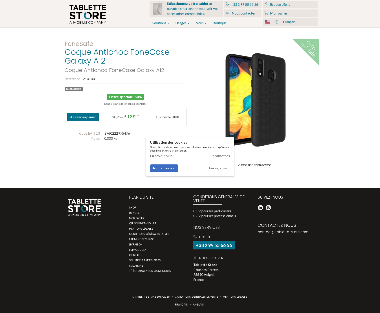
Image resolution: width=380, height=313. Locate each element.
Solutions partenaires (145, 260)
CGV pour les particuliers (212, 211)
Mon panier (136, 218)
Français (181, 304)
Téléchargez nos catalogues (150, 271)
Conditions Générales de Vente (196, 296)
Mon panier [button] (278, 13)
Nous (199, 23)
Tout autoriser (164, 168)
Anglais (198, 304)
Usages (181, 23)
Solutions (159, 23)
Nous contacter (243, 13)
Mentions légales (141, 229)
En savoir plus (161, 156)
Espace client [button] (279, 4)
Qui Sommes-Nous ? (142, 223)
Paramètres (220, 156)
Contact (135, 255)
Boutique (220, 23)
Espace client (138, 250)
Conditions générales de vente (150, 234)
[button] (290, 22)
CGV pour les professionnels (214, 216)
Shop (132, 207)
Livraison (135, 244)
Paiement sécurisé (141, 239)
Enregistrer (218, 168)
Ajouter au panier (83, 117)
